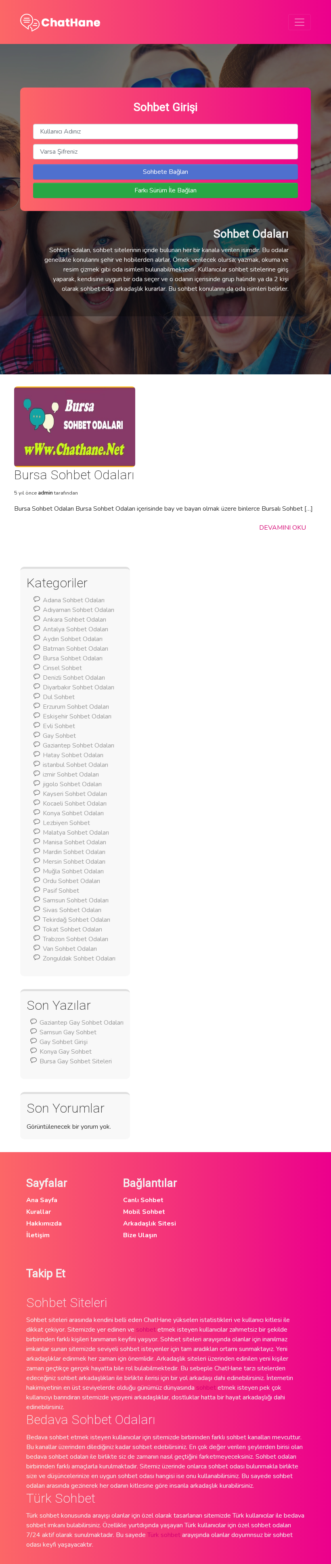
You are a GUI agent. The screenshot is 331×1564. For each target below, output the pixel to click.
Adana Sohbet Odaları (74, 600)
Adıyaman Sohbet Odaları (78, 610)
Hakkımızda (44, 1223)
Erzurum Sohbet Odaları (76, 706)
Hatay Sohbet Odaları (73, 755)
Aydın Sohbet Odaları (73, 639)
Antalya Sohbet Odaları (75, 629)
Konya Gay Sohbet (66, 1051)
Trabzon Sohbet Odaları (75, 939)
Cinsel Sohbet (62, 668)
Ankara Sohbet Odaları (74, 619)
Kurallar (38, 1211)
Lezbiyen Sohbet (66, 823)
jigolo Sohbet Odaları (72, 784)
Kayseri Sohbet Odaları (75, 793)
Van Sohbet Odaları (70, 948)
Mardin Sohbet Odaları (74, 852)
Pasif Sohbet (61, 890)
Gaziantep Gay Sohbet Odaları (82, 1022)
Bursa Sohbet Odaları (73, 658)
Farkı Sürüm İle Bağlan (165, 190)
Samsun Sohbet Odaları (76, 900)
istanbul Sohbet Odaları (75, 764)
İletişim (38, 1235)
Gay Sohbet (59, 735)
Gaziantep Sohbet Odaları (78, 745)
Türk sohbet (163, 1535)
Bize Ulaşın (140, 1235)
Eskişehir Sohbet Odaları (77, 716)
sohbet (146, 1329)
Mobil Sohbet (144, 1211)
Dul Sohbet (59, 697)
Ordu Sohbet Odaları (71, 881)
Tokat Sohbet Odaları (72, 929)
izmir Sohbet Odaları (71, 774)
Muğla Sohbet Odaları (73, 871)
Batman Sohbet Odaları (75, 648)
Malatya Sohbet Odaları (76, 832)
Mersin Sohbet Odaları (74, 861)
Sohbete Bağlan (165, 171)
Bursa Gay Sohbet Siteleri (76, 1061)
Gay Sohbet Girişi (64, 1042)
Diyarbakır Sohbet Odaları (78, 687)
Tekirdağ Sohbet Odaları (76, 919)
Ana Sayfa (41, 1200)
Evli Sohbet (59, 726)
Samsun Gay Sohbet (68, 1032)
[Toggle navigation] (299, 22)
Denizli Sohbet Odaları (74, 677)
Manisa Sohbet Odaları (74, 842)
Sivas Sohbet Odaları (72, 910)
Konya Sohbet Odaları (73, 813)
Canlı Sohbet (143, 1200)
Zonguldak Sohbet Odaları (79, 958)
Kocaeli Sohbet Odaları (75, 803)
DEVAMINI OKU (282, 527)
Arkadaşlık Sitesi (149, 1223)
